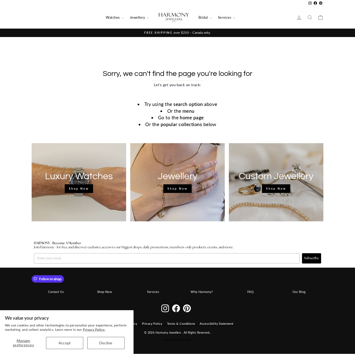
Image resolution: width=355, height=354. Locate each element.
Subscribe (311, 258)
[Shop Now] (79, 182)
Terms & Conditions (181, 323)
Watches (113, 17)
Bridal (203, 17)
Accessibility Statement (216, 323)
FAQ (250, 292)
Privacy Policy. (94, 329)
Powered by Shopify (177, 339)
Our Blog (299, 292)
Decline (105, 343)
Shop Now (104, 292)
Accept (65, 343)
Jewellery (138, 17)
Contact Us (56, 292)
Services (225, 17)
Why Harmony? (202, 292)
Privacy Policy (152, 323)
